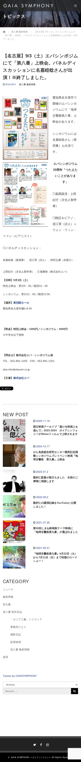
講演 (5, 657)
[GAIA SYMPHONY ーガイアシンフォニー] (28, 5)
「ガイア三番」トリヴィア (26, 619)
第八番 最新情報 (27, 84)
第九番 (7, 604)
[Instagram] (47, 744)
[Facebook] (40, 744)
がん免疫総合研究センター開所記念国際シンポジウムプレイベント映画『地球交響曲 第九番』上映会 (55, 456)
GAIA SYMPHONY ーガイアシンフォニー (31, 757)
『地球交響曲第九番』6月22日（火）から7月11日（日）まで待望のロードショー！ (55, 557)
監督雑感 (15, 641)
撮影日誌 (15, 634)
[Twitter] (34, 744)
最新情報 (8, 596)
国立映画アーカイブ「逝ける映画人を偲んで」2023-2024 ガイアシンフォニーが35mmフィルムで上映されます (55, 430)
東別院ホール (21, 302)
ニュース (8, 589)
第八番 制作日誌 (12, 611)
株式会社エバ (21, 377)
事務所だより (18, 626)
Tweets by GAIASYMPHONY (20, 675)
